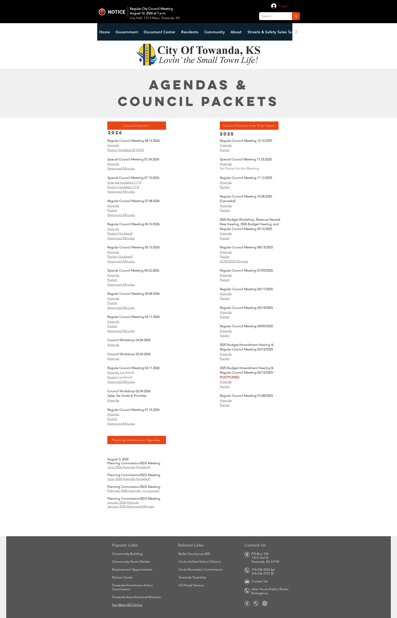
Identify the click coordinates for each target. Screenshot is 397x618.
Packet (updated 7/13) (123, 187)
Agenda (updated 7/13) (124, 182)
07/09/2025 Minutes (234, 261)
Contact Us (259, 581)
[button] (159, 32)
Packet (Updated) (120, 233)
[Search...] (296, 16)
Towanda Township (192, 577)
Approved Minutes (121, 168)
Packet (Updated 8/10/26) (125, 150)
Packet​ (112, 377)
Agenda (113, 145)
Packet (112, 210)
